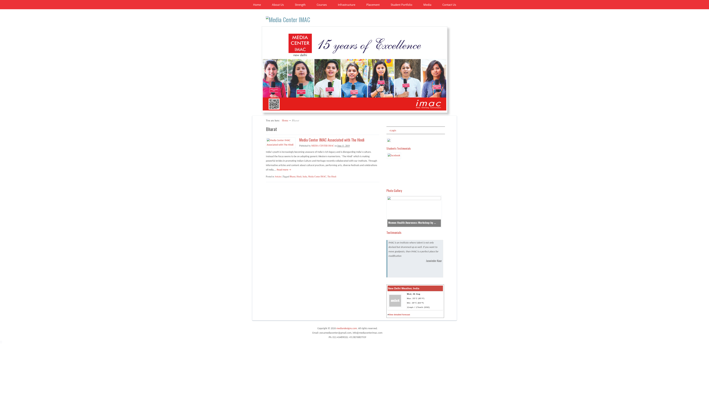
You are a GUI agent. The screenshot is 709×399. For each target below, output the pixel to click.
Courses (322, 4)
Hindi (299, 176)
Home (257, 4)
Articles (278, 176)
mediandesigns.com (346, 328)
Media (427, 4)
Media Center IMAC (317, 176)
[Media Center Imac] (288, 19)
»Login (392, 130)
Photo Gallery (394, 190)
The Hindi (331, 176)
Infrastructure (346, 4)
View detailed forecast (399, 314)
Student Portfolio (401, 4)
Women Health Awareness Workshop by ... (412, 222)
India (305, 176)
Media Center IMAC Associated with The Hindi (331, 140)
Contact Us (449, 4)
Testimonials (393, 232)
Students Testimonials (398, 148)
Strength (300, 4)
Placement (373, 4)
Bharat (292, 176)
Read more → (283, 169)
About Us (278, 4)
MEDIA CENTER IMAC (322, 145)
